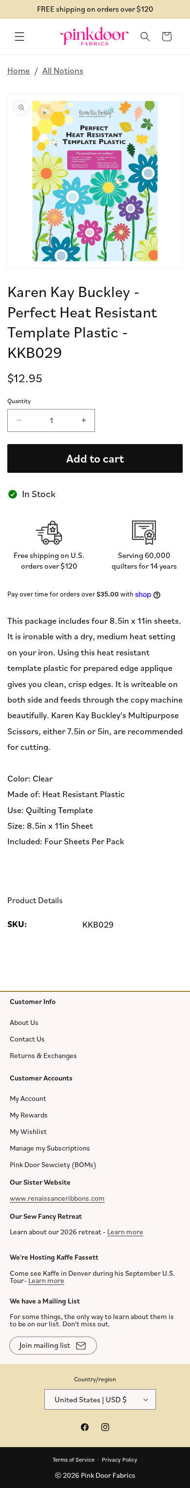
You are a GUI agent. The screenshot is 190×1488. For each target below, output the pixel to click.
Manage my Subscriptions (50, 1148)
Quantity (19, 401)
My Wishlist (28, 1131)
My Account (28, 1098)
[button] (19, 36)
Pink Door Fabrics (108, 1475)
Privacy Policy (119, 1459)
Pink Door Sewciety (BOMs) (53, 1164)
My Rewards (29, 1114)
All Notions (62, 70)
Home (18, 70)
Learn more (125, 1231)
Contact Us (27, 1038)
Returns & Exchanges (43, 1055)
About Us (24, 1021)
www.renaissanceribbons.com (57, 1197)
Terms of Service (74, 1459)
